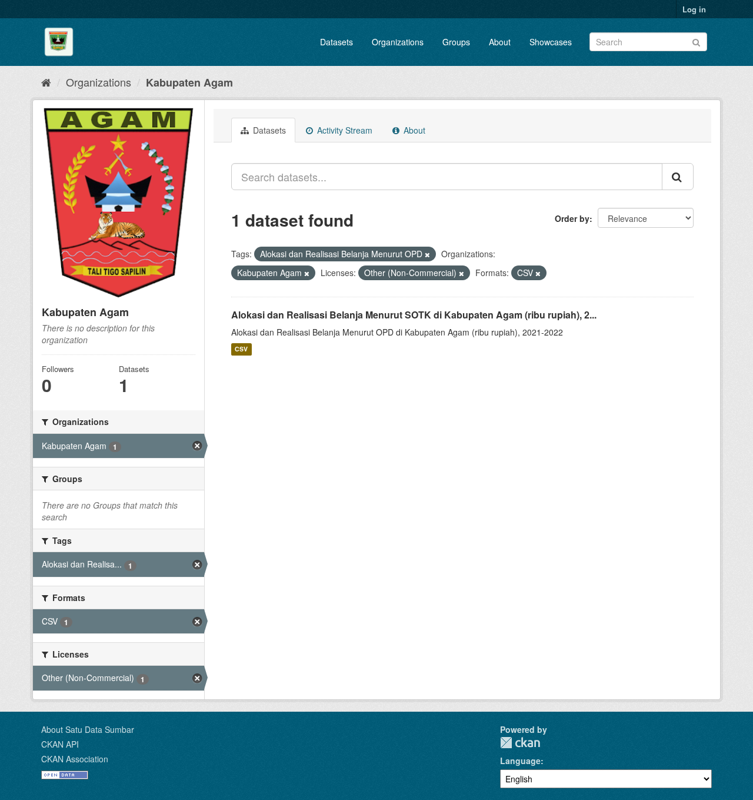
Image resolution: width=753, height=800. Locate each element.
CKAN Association (74, 759)
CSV (241, 349)
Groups (456, 42)
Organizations (398, 42)
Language (520, 760)
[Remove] (427, 254)
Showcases (550, 42)
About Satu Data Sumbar (87, 729)
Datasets (336, 42)
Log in (694, 9)
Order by (572, 218)
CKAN (520, 742)
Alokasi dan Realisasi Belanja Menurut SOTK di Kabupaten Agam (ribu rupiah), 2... (414, 314)
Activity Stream (343, 130)
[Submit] (696, 41)
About (500, 42)
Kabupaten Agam (189, 82)
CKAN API (60, 744)
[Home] (46, 81)
